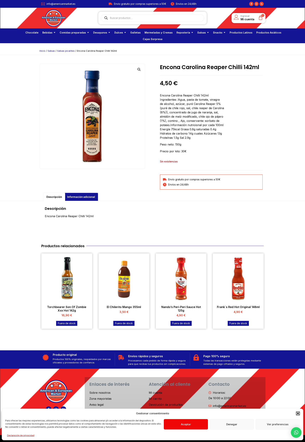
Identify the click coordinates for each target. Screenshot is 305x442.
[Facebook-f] (251, 4)
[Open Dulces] (125, 32)
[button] (298, 413)
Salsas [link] (201, 32)
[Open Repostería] (192, 32)
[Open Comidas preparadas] (88, 32)
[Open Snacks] (224, 32)
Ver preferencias (277, 424)
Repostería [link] (183, 32)
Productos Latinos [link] (241, 32)
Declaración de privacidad (20, 435)
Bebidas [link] (47, 32)
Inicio (42, 50)
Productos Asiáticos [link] (268, 32)
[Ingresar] (236, 17)
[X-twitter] (261, 4)
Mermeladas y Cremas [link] (159, 32)
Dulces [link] (118, 32)
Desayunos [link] (100, 32)
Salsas (51, 50)
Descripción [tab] (54, 196)
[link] (32, 32)
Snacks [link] (217, 32)
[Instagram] (256, 4)
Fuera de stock (67, 323)
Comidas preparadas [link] (73, 32)
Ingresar (245, 15)
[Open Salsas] (208, 32)
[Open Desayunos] (109, 32)
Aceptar (186, 424)
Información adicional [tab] (81, 196)
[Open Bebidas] (54, 32)
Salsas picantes (66, 50)
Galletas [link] (135, 32)
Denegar (231, 424)
